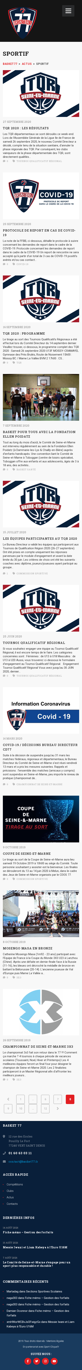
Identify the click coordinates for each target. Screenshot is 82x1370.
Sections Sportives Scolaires (44, 1291)
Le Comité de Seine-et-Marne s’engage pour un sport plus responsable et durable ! (37, 1264)
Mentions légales (55, 1341)
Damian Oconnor (17, 1311)
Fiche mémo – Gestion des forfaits (28, 1232)
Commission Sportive (32, 573)
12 (45, 1108)
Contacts (12, 1203)
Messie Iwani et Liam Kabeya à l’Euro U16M (35, 1247)
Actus (10, 1197)
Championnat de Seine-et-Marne (39, 784)
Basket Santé (26, 469)
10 (20, 1108)
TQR (19, 362)
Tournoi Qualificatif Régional (39, 161)
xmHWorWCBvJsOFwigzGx (23, 1322)
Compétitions (15, 1184)
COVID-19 (22, 264)
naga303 (12, 1298)
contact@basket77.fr (23, 1161)
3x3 (18, 977)
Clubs (10, 1190)
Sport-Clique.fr (51, 1346)
